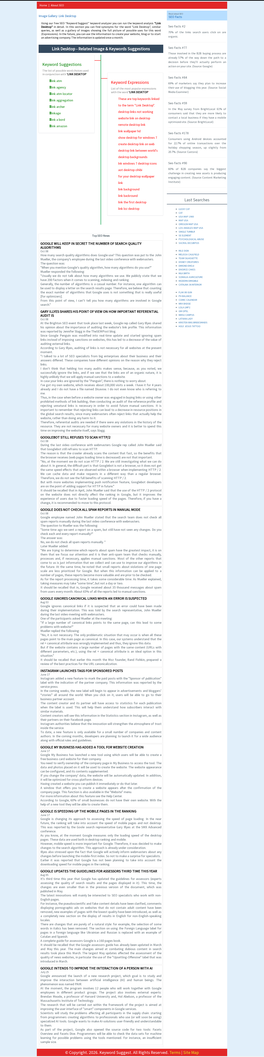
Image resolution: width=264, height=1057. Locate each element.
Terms (174, 1052)
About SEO (57, 5)
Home (43, 5)
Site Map (191, 1052)
